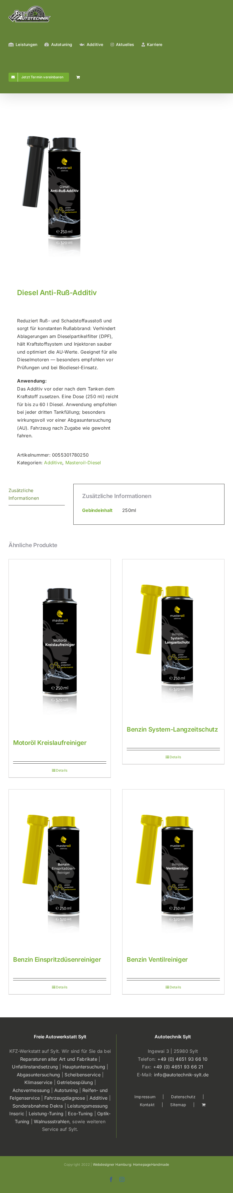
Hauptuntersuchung (84, 1067)
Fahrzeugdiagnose (64, 1098)
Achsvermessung (31, 1090)
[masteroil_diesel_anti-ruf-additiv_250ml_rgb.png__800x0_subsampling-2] (60, 192)
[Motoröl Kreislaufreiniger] (60, 646)
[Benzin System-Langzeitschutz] (173, 639)
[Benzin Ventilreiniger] (173, 869)
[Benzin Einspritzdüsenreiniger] (60, 869)
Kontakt (147, 1104)
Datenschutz (183, 1096)
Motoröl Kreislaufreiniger (50, 742)
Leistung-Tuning (46, 1113)
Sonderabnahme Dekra (38, 1106)
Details (62, 770)
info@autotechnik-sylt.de (181, 1075)
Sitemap (178, 1104)
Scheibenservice (83, 1075)
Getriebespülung (75, 1082)
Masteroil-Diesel (83, 462)
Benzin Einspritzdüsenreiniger (57, 959)
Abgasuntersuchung (38, 1075)
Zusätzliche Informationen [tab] (24, 494)
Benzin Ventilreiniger (157, 959)
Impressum (144, 1096)
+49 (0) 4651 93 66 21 (178, 1067)
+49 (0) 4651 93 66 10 (182, 1059)
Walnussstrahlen (51, 1121)
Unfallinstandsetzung (35, 1067)
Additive (53, 462)
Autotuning (66, 1090)
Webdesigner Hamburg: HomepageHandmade (131, 1164)
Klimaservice (38, 1082)
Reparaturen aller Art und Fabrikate (58, 1059)
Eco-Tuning (80, 1113)
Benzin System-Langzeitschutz (172, 729)
